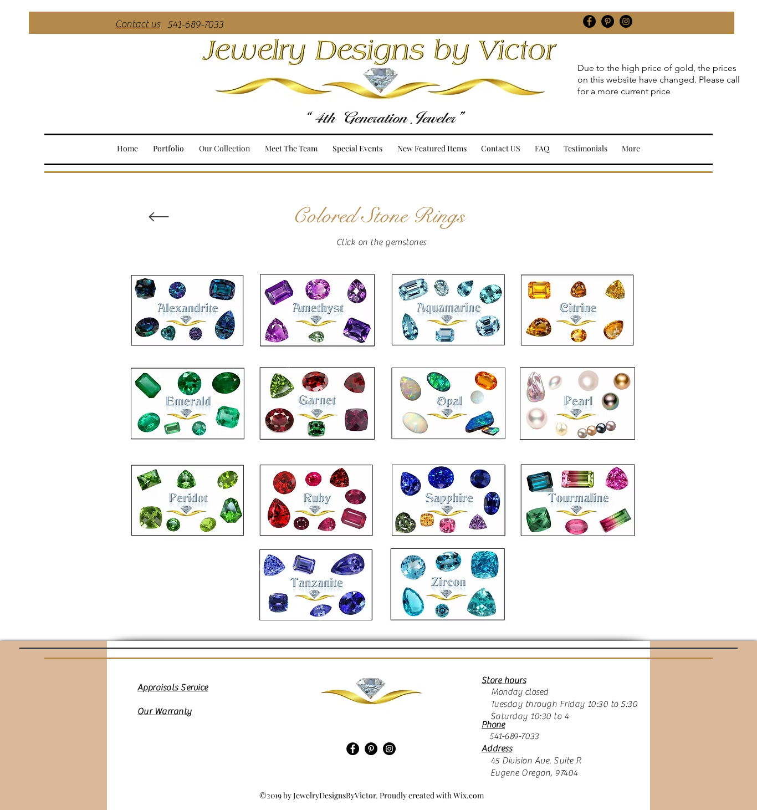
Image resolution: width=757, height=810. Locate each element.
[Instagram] (626, 21)
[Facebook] (589, 21)
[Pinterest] (607, 21)
